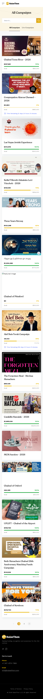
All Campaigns (14, 28)
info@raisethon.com (10, 670)
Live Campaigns (28, 28)
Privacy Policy (28, 689)
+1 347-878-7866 (9, 663)
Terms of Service (16, 689)
